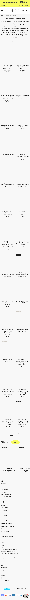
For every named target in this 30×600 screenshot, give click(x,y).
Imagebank (4, 570)
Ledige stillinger (5, 521)
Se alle (15, 442)
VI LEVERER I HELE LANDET (3, 3)
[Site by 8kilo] (25, 588)
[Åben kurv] (27, 10)
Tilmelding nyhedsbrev (7, 526)
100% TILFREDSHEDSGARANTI (11, 2)
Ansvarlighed (4, 513)
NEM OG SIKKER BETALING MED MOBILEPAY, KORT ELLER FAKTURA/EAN (23, 3)
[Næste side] (18, 434)
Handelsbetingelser (6, 523)
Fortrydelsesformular (7, 536)
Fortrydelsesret (5, 529)
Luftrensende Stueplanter (10, 15)
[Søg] (23, 10)
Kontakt (3, 534)
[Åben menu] (2, 10)
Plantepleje (4, 515)
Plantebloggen (5, 510)
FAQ (2, 518)
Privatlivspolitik (5, 531)
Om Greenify (4, 507)
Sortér (14, 41)
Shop (2, 15)
